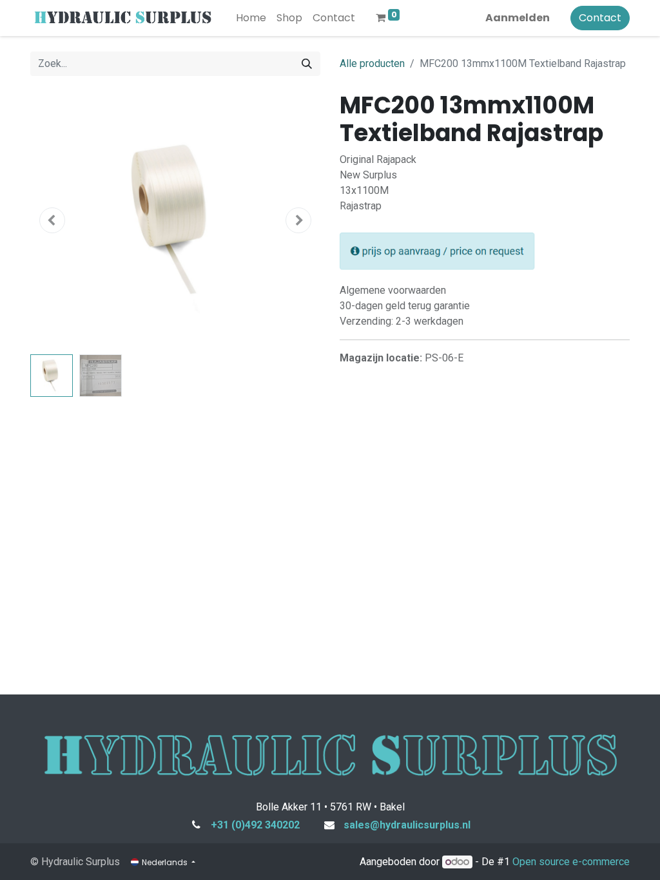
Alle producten (372, 63)
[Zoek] (306, 64)
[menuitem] (251, 18)
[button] (52, 220)
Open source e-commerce (571, 862)
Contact (600, 17)
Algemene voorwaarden (393, 290)
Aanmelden (517, 17)
